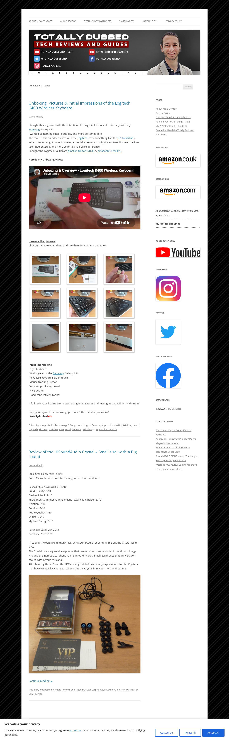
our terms (75, 730)
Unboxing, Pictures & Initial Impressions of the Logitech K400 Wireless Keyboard (79, 105)
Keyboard (134, 425)
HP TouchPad (125, 138)
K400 (125, 425)
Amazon (96, 425)
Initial (118, 425)
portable (53, 429)
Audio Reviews (68, 21)
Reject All (190, 732)
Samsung (34, 129)
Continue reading (41, 681)
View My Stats (173, 408)
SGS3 (61, 429)
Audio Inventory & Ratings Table (173, 121)
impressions (108, 425)
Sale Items (161, 134)
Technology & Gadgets (97, 21)
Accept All (213, 732)
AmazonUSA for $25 (109, 151)
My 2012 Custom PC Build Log (171, 126)
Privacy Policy (174, 21)
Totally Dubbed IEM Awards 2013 (173, 117)
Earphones (97, 689)
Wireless (87, 429)
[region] (114, 729)
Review (124, 689)
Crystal (87, 689)
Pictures (43, 429)
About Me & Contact (40, 21)
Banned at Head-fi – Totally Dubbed (175, 130)
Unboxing (77, 429)
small (68, 429)
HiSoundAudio (112, 689)
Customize (166, 732)
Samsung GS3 (127, 21)
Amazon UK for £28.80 (81, 151)
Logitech (82, 138)
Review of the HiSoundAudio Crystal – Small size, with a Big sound (83, 454)
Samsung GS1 (150, 21)
